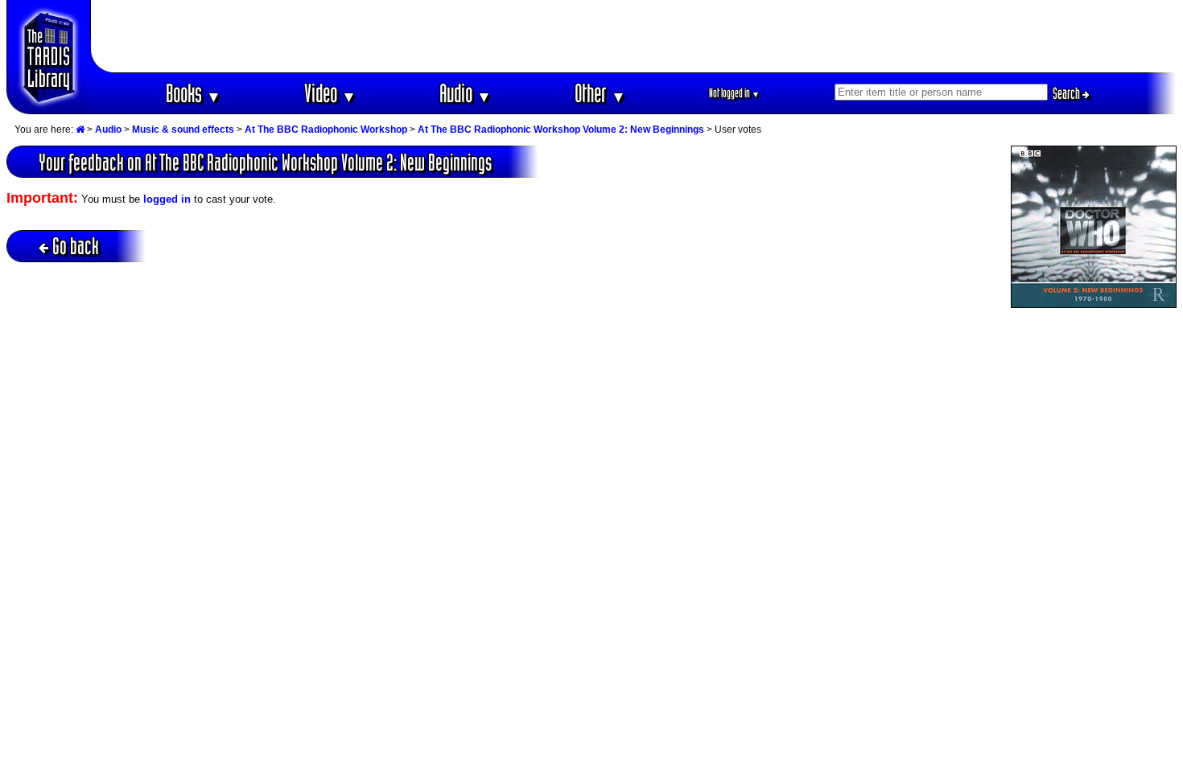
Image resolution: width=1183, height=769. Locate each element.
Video (330, 93)
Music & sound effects (183, 129)
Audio (465, 93)
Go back (75, 245)
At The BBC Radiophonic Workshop (326, 129)
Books (193, 93)
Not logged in (734, 93)
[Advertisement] (634, 36)
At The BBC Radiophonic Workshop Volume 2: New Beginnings (561, 129)
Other (600, 93)
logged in (167, 199)
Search (1067, 93)
